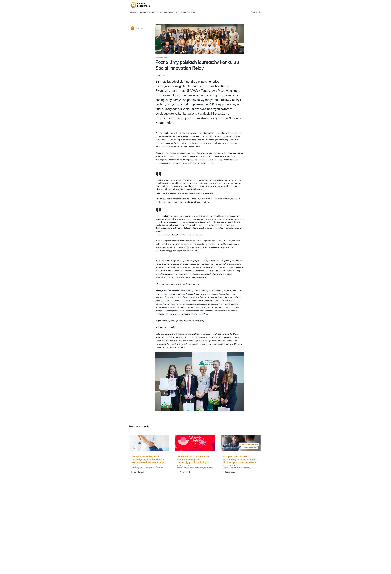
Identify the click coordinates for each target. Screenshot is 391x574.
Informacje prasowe (147, 12)
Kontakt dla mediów (188, 12)
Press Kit (254, 12)
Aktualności (134, 12)
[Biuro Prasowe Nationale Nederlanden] (140, 8)
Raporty (159, 12)
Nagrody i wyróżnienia (171, 12)
